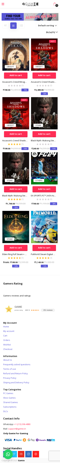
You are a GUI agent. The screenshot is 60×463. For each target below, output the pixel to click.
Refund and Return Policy (15, 373)
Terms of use (9, 368)
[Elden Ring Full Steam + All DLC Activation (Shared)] (15, 226)
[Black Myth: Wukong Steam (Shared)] (44, 112)
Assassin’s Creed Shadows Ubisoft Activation (44, 81)
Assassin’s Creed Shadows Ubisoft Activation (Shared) (15, 140)
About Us (7, 359)
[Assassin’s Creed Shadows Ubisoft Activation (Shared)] (15, 112)
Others (38, 180)
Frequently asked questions (16, 364)
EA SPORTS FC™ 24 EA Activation (44, 195)
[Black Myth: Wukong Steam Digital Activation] (15, 168)
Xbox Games (9, 397)
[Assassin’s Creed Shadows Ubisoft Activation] (44, 54)
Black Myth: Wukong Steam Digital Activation (15, 195)
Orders (6, 340)
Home (6, 326)
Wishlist (7, 344)
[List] (21, 25)
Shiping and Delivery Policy (16, 382)
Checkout (7, 349)
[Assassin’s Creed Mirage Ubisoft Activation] (15, 54)
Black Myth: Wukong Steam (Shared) (44, 140)
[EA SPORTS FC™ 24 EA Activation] (44, 168)
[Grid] (13, 25)
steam (38, 125)
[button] (54, 4)
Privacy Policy (9, 377)
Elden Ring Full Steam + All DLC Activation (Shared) (15, 254)
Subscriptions (9, 406)
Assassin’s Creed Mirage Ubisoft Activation (15, 81)
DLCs (5, 411)
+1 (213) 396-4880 (22, 424)
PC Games (8, 393)
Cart (5, 335)
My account (8, 331)
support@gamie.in (17, 428)
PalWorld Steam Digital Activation (44, 254)
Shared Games (10, 402)
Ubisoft (10, 66)
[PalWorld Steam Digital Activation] (44, 226)
